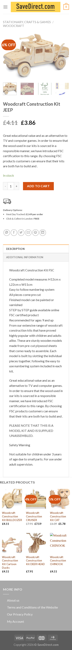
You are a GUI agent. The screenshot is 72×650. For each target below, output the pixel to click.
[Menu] (5, 7)
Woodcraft (13, 26)
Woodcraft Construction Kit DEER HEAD (35, 560)
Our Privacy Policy (20, 614)
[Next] (62, 56)
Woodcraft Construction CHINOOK (58, 560)
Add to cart (38, 186)
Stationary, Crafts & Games (27, 22)
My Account (15, 621)
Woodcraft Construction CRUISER (34, 516)
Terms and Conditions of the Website (32, 607)
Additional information (24, 257)
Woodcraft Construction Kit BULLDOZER (12, 516)
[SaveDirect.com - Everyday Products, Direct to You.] (35, 7)
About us (13, 600)
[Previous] (9, 56)
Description (15, 248)
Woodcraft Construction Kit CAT (58, 516)
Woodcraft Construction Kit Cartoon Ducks (10, 562)
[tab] (36, 248)
